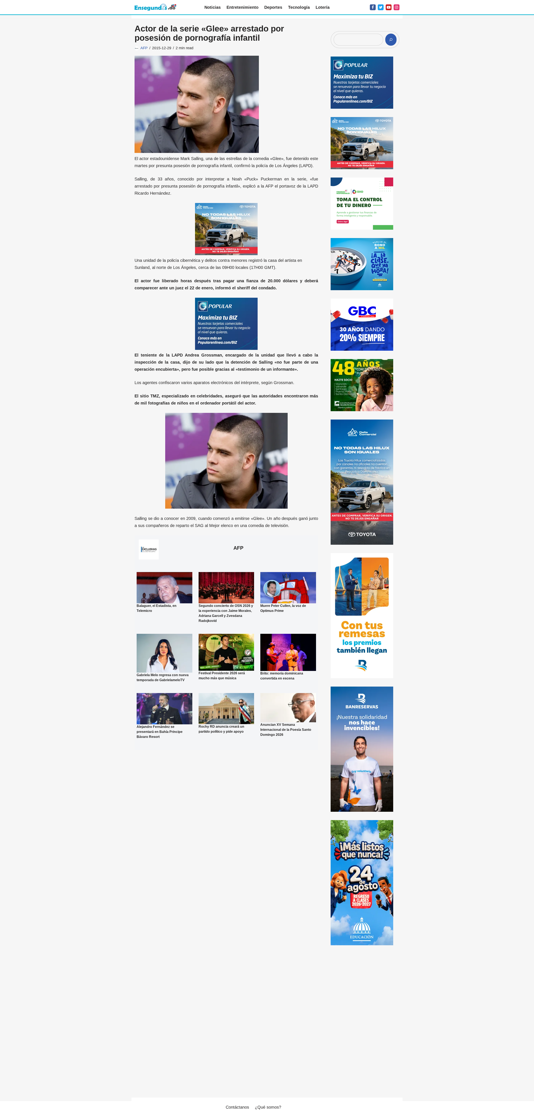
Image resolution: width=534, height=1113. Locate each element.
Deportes (273, 7)
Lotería (323, 7)
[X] (381, 7)
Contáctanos (237, 1107)
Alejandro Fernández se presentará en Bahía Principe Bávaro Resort (160, 732)
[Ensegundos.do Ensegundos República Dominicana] (155, 7)
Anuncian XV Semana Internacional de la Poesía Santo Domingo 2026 (285, 729)
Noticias (212, 7)
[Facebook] (373, 7)
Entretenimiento (242, 7)
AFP (144, 48)
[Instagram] (396, 7)
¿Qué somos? (268, 1107)
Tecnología (299, 7)
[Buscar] (391, 40)
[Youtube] (389, 7)
